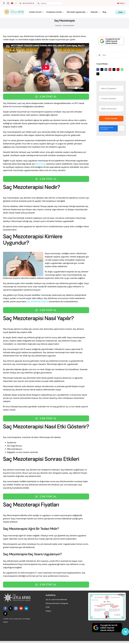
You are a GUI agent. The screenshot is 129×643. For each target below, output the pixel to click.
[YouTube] (110, 69)
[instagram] (8, 3)
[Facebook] (97, 69)
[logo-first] (14, 9)
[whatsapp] (16, 3)
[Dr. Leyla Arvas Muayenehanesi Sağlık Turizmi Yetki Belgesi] (107, 593)
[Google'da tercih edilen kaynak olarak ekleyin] (111, 41)
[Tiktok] (114, 69)
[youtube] (12, 3)
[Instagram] (106, 69)
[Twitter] (101, 69)
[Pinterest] (118, 69)
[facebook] (4, 3)
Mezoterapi (40, 164)
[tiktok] (5, 613)
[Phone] (97, 73)
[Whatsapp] (122, 69)
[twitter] (10, 608)
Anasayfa (58, 25)
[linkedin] (26, 608)
